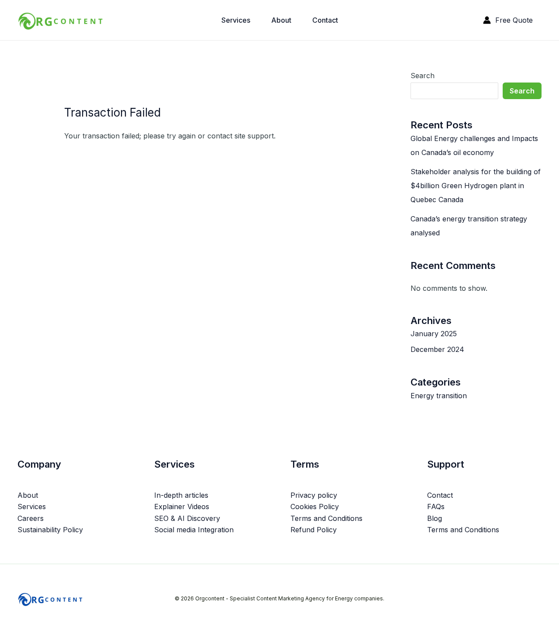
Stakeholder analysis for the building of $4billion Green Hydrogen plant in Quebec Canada (476, 185)
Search (423, 75)
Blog (434, 518)
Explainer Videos (181, 506)
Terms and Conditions (326, 518)
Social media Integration (194, 529)
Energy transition (439, 395)
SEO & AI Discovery (187, 518)
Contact (325, 20)
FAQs (436, 506)
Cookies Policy (314, 506)
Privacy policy (313, 495)
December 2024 (437, 349)
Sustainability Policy (50, 529)
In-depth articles (181, 495)
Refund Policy (313, 529)
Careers (30, 518)
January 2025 (434, 333)
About (281, 20)
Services (235, 20)
